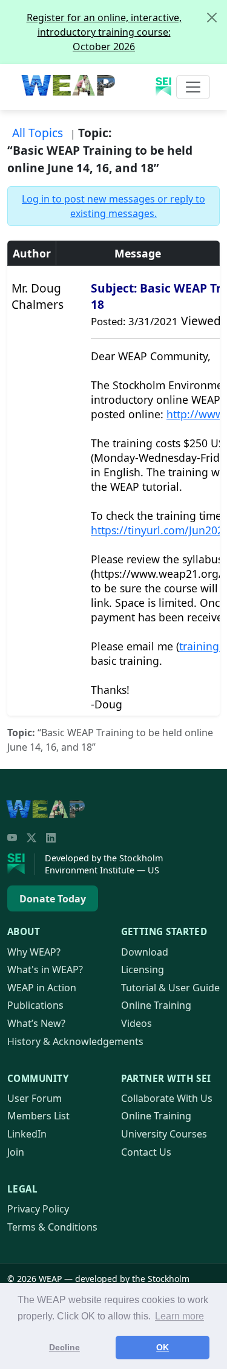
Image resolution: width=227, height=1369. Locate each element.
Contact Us (146, 1152)
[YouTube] (12, 838)
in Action (41, 987)
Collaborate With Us (166, 1098)
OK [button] (162, 1347)
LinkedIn (27, 1134)
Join (15, 1152)
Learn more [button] (179, 1316)
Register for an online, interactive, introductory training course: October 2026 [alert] (104, 32)
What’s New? (36, 1023)
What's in (45, 969)
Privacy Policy (38, 1208)
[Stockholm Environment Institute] (21, 864)
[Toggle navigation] (193, 87)
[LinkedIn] (51, 838)
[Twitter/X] (31, 838)
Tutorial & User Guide (170, 987)
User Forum (34, 1098)
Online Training (156, 1005)
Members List (38, 1115)
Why (34, 952)
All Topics (37, 133)
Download (144, 952)
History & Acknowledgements (75, 1041)
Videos (136, 1023)
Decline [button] (64, 1347)
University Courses (164, 1134)
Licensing (142, 969)
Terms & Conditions (52, 1227)
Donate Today (52, 898)
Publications (35, 1005)
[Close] (211, 17)
